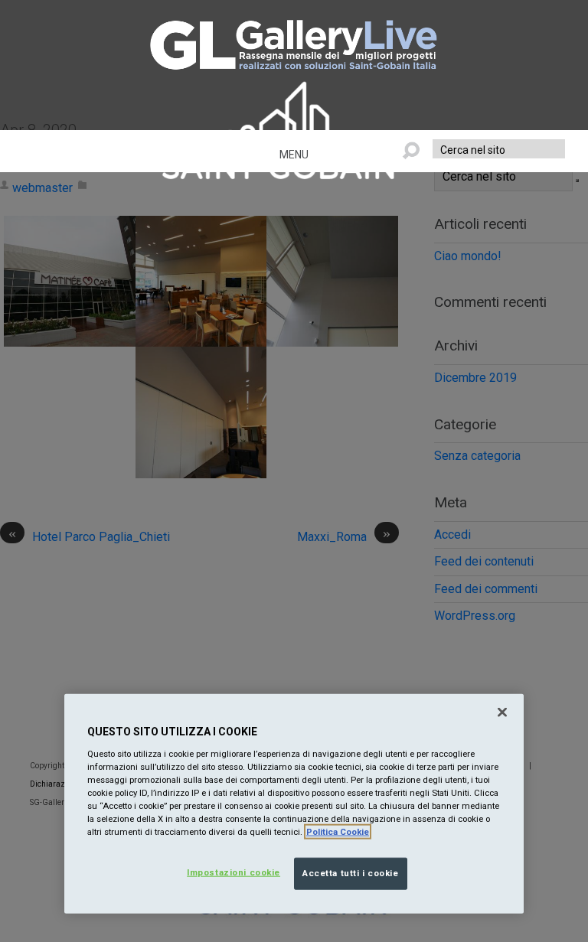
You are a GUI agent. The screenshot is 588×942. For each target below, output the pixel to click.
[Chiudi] (502, 712)
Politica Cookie (337, 831)
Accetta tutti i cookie (350, 873)
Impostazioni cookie (233, 872)
